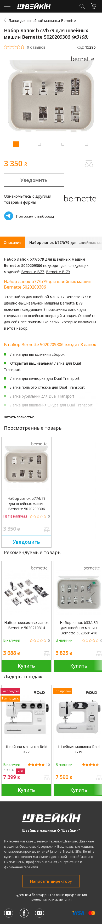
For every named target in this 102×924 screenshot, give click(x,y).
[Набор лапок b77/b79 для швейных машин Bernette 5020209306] (26, 468)
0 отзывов (36, 47)
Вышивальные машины (75, 846)
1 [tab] (15, 144)
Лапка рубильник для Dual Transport (42, 396)
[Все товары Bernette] (83, 62)
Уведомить (34, 180)
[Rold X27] (26, 717)
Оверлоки (27, 846)
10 (48, 764)
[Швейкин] (33, 7)
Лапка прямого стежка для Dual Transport (47, 387)
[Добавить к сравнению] (47, 530)
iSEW (78, 851)
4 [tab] (86, 144)
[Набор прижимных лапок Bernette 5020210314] (26, 592)
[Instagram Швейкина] (39, 913)
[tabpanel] (51, 104)
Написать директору (51, 881)
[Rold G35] (78, 717)
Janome (55, 851)
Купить (26, 666)
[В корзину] (93, 6)
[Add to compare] (89, 163)
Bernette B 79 (58, 271)
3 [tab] (62, 144)
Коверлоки (45, 846)
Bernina (88, 851)
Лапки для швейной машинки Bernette (42, 20)
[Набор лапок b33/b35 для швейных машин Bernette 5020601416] (78, 592)
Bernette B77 (32, 271)
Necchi (68, 851)
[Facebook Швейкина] (24, 913)
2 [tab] (39, 144)
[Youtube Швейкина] (8, 913)
